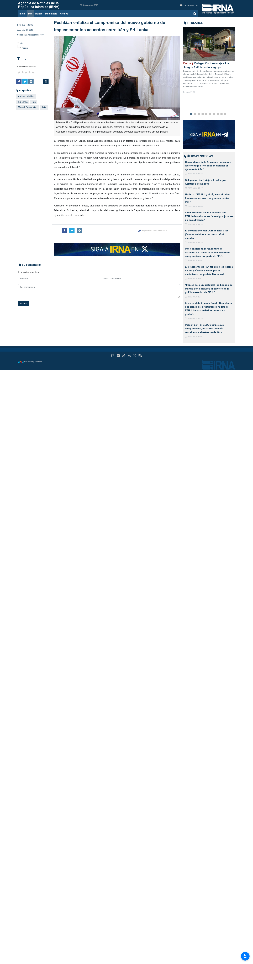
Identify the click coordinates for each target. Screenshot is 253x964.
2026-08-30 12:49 (195, 206)
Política (25, 48)
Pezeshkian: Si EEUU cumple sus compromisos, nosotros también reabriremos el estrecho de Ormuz (205, 328)
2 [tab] (195, 114)
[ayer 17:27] (209, 44)
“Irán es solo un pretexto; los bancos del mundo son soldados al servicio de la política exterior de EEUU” (209, 288)
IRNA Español (45, 5)
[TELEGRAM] (118, 355)
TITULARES (195, 22)
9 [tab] (221, 114)
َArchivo (64, 13)
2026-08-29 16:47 (195, 297)
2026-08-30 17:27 (195, 188)
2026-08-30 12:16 (195, 242)
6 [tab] (210, 114)
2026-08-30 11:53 (195, 279)
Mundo (39, 13)
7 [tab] (214, 114)
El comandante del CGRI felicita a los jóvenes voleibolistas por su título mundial (207, 234)
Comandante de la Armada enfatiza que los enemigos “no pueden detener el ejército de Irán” (208, 166)
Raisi (43, 107)
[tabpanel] (209, 60)
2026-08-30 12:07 (195, 261)
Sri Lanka (23, 102)
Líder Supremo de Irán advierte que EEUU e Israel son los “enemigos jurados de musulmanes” (209, 216)
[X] (134, 355)
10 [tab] (225, 114)
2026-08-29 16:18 (195, 318)
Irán (30, 13)
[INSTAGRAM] (112, 355)
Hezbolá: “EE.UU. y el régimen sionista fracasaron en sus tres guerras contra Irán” (207, 198)
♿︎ (245, 956)
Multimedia (51, 13)
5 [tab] (206, 114)
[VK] (129, 355)
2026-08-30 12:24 (195, 224)
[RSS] (140, 355)
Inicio (22, 13)
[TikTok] (124, 355)
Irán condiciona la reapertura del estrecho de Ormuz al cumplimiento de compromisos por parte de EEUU (207, 252)
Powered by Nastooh (33, 362)
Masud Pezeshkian (27, 107)
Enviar (23, 303)
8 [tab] (217, 114)
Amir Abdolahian (26, 96)
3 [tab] (198, 114)
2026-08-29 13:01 (195, 337)
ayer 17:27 (190, 92)
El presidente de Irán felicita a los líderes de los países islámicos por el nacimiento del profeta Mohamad (209, 270)
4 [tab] (202, 114)
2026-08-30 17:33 (195, 174)
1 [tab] (191, 114)
